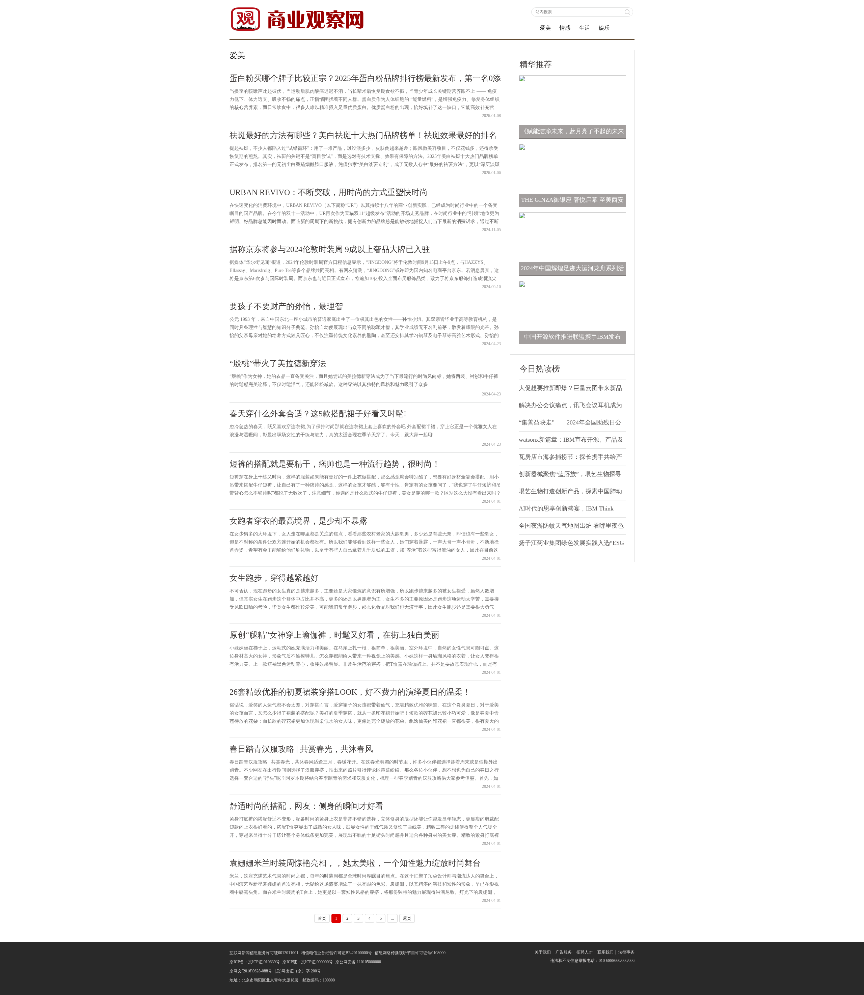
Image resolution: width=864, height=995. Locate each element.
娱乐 (604, 28)
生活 (584, 28)
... (392, 918)
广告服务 (564, 952)
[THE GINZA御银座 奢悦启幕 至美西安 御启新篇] (572, 175)
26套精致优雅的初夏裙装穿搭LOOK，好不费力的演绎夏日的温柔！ (350, 692)
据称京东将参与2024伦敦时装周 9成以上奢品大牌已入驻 (330, 249)
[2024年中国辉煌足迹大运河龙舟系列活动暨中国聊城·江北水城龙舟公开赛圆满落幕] (572, 243)
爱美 (545, 28)
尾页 (407, 918)
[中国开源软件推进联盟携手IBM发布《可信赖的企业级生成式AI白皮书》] (572, 312)
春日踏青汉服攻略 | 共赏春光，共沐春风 (301, 749)
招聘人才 (584, 952)
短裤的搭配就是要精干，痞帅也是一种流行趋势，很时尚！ (335, 464)
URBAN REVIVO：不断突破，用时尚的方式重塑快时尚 (329, 192)
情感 (565, 28)
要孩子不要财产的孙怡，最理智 (286, 306)
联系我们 (605, 952)
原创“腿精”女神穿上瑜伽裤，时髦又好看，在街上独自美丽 (334, 635)
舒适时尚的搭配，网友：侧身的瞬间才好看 (306, 806)
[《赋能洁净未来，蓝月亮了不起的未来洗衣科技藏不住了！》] (572, 106)
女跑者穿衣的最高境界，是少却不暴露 (298, 521)
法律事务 (626, 952)
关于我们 (543, 952)
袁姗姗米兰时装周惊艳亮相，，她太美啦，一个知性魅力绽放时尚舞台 (355, 863)
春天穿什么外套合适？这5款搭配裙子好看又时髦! (318, 413)
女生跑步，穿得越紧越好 (274, 578)
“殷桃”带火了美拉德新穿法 (278, 363)
